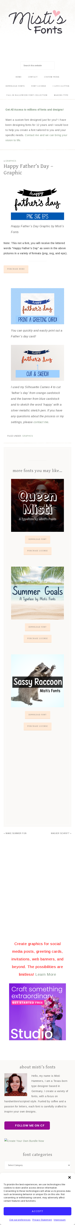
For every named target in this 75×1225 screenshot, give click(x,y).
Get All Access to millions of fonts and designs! (34, 109)
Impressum (60, 1220)
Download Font (38, 539)
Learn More (45, 974)
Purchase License (37, 551)
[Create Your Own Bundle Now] (24, 1140)
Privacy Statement (42, 1220)
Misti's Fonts (37, 22)
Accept (37, 1211)
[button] (69, 1177)
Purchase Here (16, 269)
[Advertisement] (37, 781)
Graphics (11, 161)
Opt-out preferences (20, 1220)
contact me (40, 422)
